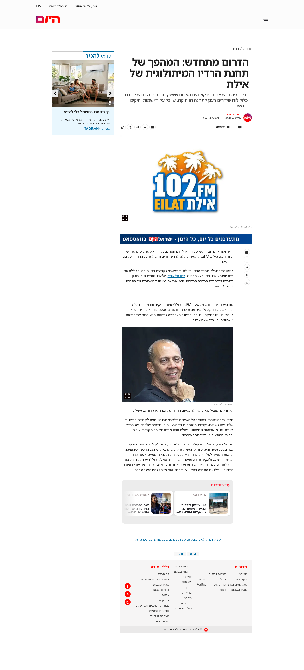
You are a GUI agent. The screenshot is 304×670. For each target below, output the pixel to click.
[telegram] (137, 127)
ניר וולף (203, 494)
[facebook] (145, 127)
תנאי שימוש (161, 621)
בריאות (186, 592)
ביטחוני (187, 582)
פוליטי (187, 577)
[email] (152, 127)
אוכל (223, 579)
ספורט (243, 574)
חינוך (188, 587)
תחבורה (186, 603)
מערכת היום (234, 114)
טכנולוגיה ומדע (237, 584)
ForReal (201, 584)
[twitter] (130, 127)
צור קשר (163, 600)
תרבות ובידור (217, 574)
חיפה (180, 553)
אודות (165, 595)
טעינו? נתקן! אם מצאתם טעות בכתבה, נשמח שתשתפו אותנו (178, 539)
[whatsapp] (123, 127)
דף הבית (163, 574)
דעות (223, 590)
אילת (193, 553)
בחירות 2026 (161, 590)
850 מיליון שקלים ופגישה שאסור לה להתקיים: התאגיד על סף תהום (191, 510)
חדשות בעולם (182, 571)
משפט (188, 598)
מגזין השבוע (239, 590)
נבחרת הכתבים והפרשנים (152, 605)
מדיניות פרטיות (159, 611)
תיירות (203, 579)
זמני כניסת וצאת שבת (155, 579)
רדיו (236, 49)
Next (110, 93)
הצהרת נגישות (159, 616)
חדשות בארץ (183, 566)
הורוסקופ (220, 584)
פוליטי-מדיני (183, 608)
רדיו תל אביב (176, 276)
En (38, 6)
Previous (55, 93)
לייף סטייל (240, 579)
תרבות (247, 49)
